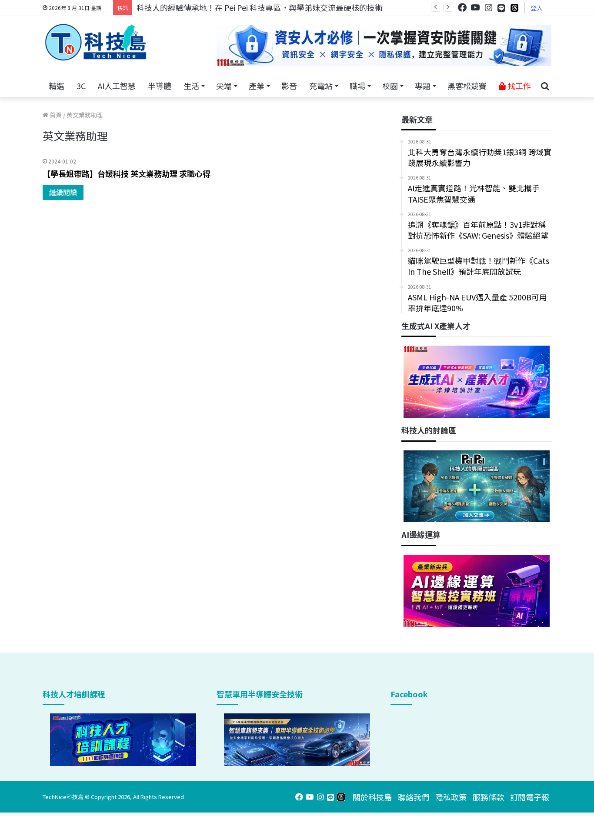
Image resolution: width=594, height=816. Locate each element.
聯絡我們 (413, 797)
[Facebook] (462, 7)
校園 (390, 85)
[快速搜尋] (544, 86)
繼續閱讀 (63, 192)
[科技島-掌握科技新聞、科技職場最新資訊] (96, 42)
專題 (422, 85)
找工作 (518, 85)
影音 (289, 85)
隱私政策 (451, 797)
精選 (56, 85)
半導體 (159, 85)
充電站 (321, 85)
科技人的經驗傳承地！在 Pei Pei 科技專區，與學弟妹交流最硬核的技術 (260, 7)
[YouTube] (475, 7)
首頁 (55, 114)
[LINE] (501, 8)
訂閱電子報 (529, 797)
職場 (357, 85)
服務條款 (488, 797)
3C (81, 85)
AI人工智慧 (117, 85)
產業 (256, 85)
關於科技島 (372, 797)
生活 (191, 85)
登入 (537, 7)
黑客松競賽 (467, 85)
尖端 (224, 85)
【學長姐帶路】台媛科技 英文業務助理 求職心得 (126, 173)
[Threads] (514, 7)
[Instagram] (488, 7)
